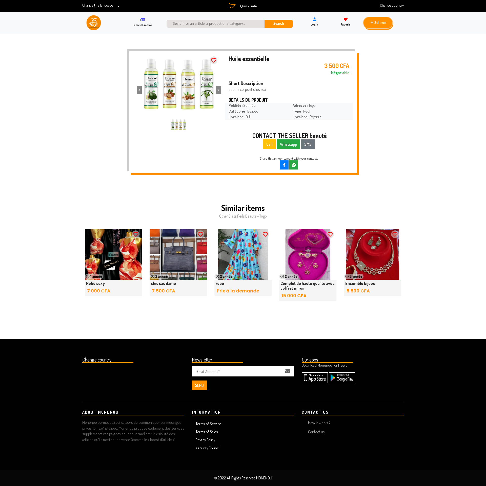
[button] (139, 90)
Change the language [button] (97, 5)
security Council (208, 448)
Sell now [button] (380, 22)
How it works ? (319, 422)
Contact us (316, 431)
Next (391, 267)
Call (269, 144)
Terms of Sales (207, 431)
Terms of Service (208, 423)
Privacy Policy (205, 439)
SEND (199, 385)
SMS (308, 144)
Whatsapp (288, 144)
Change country (392, 5)
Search (278, 24)
